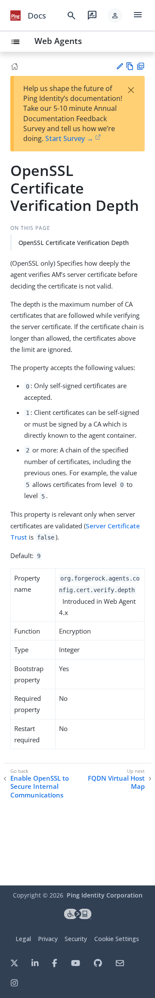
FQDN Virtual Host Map (116, 782)
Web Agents (58, 40)
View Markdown (130, 66)
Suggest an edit (119, 66)
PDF (140, 66)
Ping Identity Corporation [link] (105, 895)
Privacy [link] (48, 939)
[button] (115, 15)
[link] (15, 15)
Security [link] (76, 939)
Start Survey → (69, 138)
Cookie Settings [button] (116, 939)
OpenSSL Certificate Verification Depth (74, 243)
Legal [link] (23, 939)
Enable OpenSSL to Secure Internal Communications (39, 786)
